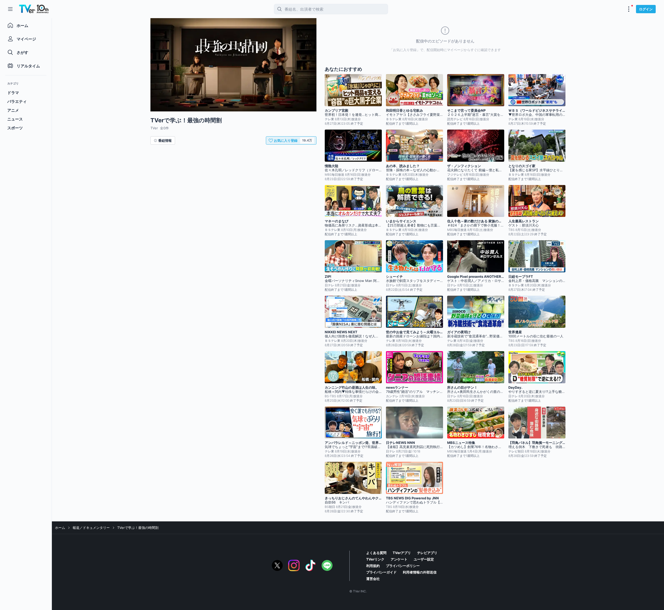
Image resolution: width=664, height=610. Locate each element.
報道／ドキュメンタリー (91, 528)
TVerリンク (375, 559)
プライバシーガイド (381, 572)
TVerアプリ (402, 553)
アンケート (399, 559)
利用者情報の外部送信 (420, 572)
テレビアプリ (427, 553)
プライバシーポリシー (403, 566)
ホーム (60, 528)
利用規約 (373, 566)
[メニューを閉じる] (10, 9)
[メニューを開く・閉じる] (629, 9)
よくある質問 (376, 553)
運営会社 (373, 579)
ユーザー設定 (424, 559)
